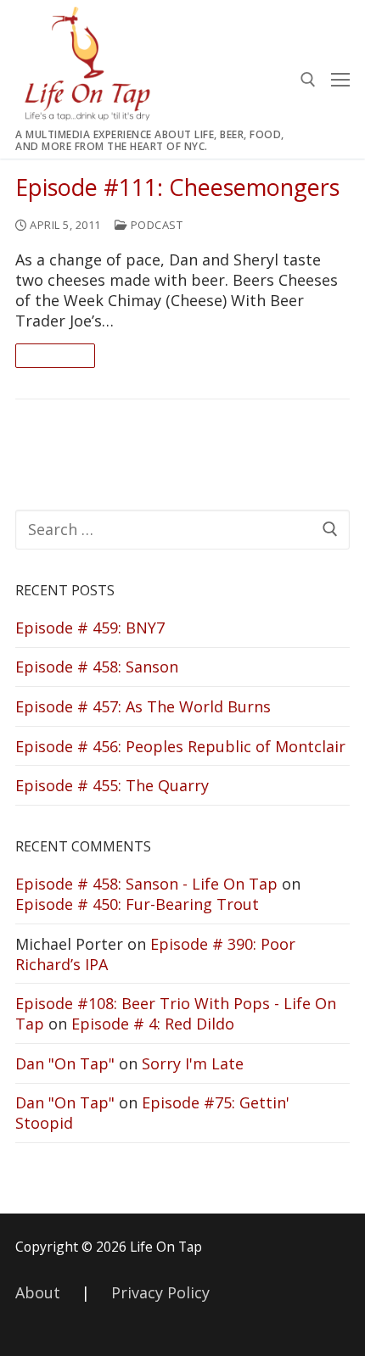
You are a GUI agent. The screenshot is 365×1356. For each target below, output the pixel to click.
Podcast (154, 224)
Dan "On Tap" (65, 1063)
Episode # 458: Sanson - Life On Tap (146, 883)
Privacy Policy (160, 1292)
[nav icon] (340, 79)
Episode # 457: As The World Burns (143, 706)
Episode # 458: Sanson (96, 666)
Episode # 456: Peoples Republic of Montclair (180, 746)
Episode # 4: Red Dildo (152, 1023)
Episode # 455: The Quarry (112, 785)
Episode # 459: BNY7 (90, 627)
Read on (55, 355)
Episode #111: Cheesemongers (177, 188)
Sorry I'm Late (193, 1063)
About (37, 1292)
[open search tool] (308, 79)
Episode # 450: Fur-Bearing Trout (137, 904)
